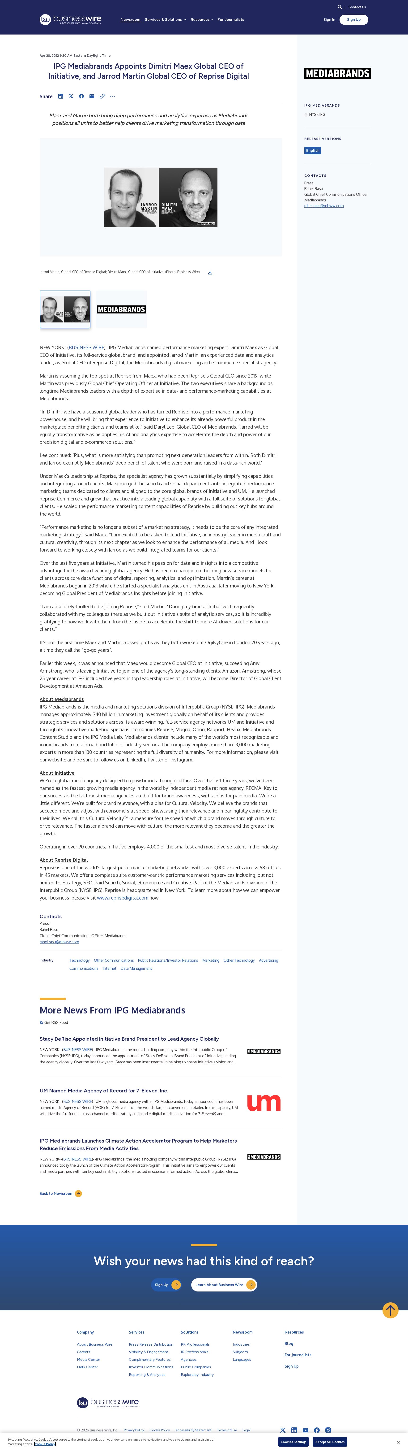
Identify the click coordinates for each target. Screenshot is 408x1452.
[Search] (340, 7)
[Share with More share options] (112, 96)
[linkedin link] (294, 1430)
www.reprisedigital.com (122, 898)
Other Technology (239, 960)
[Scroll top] (390, 1310)
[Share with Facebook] (81, 96)
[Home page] (70, 19)
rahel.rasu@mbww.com (59, 941)
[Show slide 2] (121, 309)
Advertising (268, 960)
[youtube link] (305, 1430)
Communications (83, 968)
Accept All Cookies (329, 1442)
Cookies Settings (293, 1442)
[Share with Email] (92, 96)
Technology (79, 960)
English (312, 150)
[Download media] (210, 272)
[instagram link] (328, 1430)
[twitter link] (283, 1430)
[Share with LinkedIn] (60, 96)
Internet (109, 968)
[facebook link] (317, 1430)
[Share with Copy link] (102, 96)
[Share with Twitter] (71, 96)
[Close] (398, 1442)
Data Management (136, 968)
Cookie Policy (45, 1444)
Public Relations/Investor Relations (168, 960)
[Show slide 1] (65, 309)
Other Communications (114, 960)
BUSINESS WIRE (86, 347)
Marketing (210, 960)
